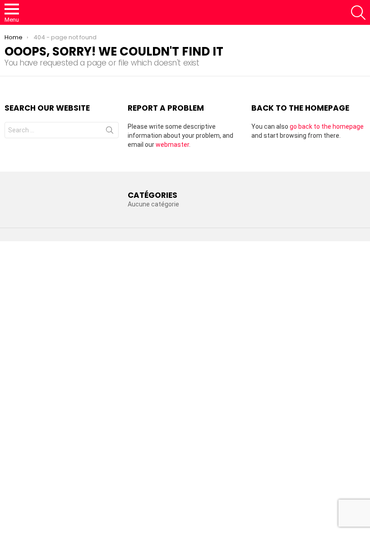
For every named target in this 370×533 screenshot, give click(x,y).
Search (110, 132)
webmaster (172, 144)
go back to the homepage (327, 126)
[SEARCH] (358, 12)
